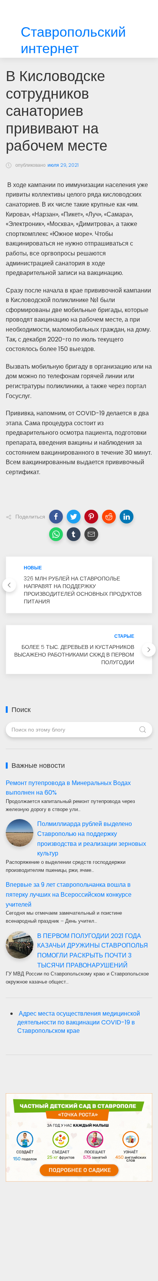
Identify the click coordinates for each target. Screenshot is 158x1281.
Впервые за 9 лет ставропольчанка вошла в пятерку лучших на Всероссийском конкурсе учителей (69, 894)
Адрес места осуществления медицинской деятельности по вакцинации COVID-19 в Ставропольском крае (78, 1022)
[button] (56, 516)
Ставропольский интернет (73, 40)
